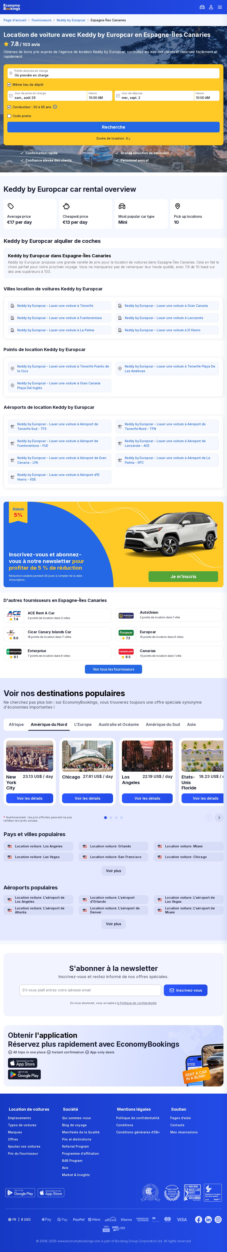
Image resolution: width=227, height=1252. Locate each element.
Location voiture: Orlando (110, 846)
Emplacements (19, 1118)
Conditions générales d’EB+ (138, 1132)
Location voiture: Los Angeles (39, 846)
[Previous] (209, 817)
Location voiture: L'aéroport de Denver (115, 910)
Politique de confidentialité (137, 1118)
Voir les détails (30, 798)
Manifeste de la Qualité (81, 1132)
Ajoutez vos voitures (24, 1146)
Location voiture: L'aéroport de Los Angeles (40, 899)
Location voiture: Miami (184, 846)
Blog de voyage (74, 1125)
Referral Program (75, 1146)
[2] (111, 817)
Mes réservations (184, 1132)
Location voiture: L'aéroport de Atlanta (40, 910)
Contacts (177, 1125)
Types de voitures (22, 1125)
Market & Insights (76, 1175)
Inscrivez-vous (189, 990)
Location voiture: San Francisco (115, 857)
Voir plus (113, 871)
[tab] (16, 725)
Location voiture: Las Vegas (37, 857)
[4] (121, 817)
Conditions (124, 1125)
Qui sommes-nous (76, 1118)
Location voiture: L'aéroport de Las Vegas (190, 899)
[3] (116, 817)
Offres (13, 1139)
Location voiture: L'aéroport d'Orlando (112, 899)
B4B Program (72, 1160)
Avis (65, 1168)
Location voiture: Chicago (186, 857)
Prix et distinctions (76, 1139)
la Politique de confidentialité (137, 1003)
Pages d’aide (180, 1118)
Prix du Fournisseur (23, 1153)
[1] (105, 817)
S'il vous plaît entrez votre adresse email (56, 990)
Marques (15, 1132)
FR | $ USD (21, 1219)
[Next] (219, 817)
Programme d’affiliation (80, 1153)
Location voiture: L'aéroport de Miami (190, 910)
